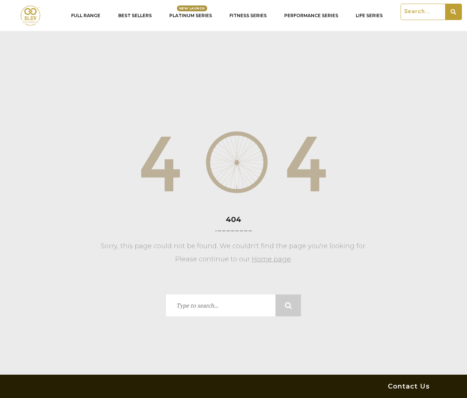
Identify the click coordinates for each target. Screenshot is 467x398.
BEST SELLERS (135, 15)
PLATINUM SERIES (190, 15)
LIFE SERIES (369, 15)
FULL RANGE (85, 15)
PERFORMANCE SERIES (311, 15)
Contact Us (409, 386)
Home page (271, 259)
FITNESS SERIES (248, 15)
